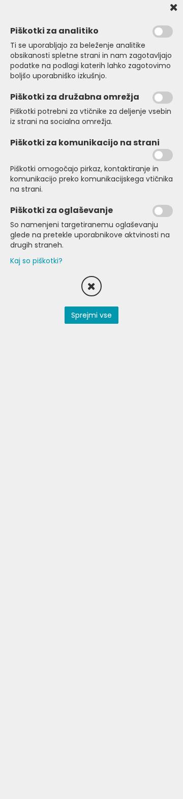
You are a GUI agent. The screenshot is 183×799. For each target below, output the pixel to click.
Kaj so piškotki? (36, 261)
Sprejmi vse (91, 315)
